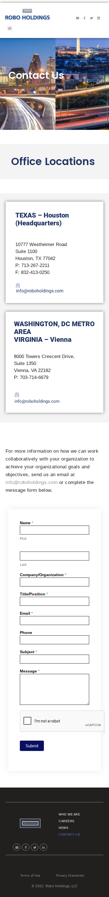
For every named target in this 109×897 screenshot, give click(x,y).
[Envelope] (77, 18)
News (63, 827)
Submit (31, 745)
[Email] (16, 847)
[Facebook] (25, 847)
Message (29, 671)
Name (26, 523)
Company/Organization (43, 575)
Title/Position (34, 594)
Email (26, 613)
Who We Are (69, 814)
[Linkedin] (98, 18)
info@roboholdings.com (32, 482)
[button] (10, 28)
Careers (66, 821)
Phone (26, 633)
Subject (28, 652)
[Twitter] (91, 18)
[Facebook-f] (84, 18)
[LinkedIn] (43, 847)
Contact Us (69, 834)
